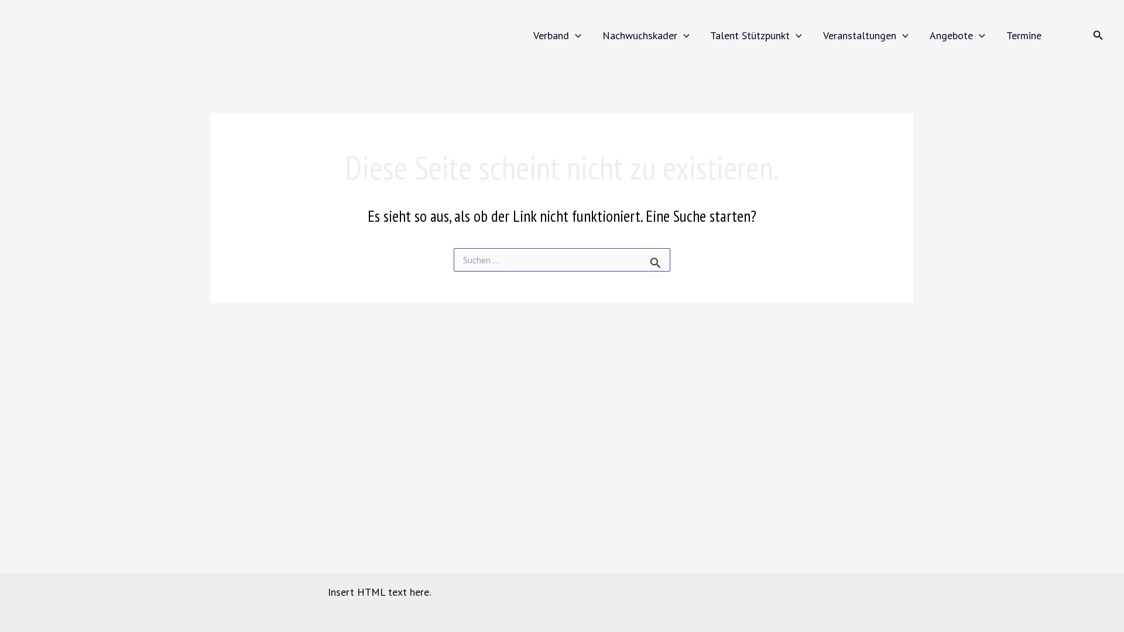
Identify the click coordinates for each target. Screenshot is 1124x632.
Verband (551, 35)
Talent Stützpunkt (750, 35)
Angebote (951, 35)
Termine (1023, 35)
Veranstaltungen (859, 35)
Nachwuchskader (639, 35)
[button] (575, 35)
